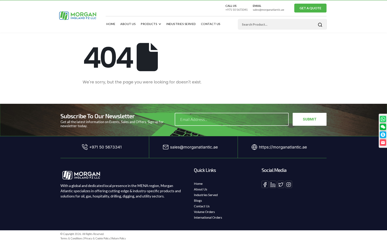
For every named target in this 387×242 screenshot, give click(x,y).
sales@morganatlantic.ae (268, 9)
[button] (383, 127)
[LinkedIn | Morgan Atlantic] (272, 184)
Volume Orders (204, 212)
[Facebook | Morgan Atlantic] (265, 184)
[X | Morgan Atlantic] (280, 184)
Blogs (198, 200)
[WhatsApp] (383, 119)
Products (149, 24)
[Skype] (383, 134)
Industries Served (181, 24)
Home (110, 24)
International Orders (208, 217)
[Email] (383, 142)
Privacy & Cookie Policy (97, 238)
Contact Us (211, 24)
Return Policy (118, 238)
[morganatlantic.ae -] (78, 16)
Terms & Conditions (71, 238)
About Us (128, 24)
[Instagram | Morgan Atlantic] (288, 184)
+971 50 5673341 (236, 9)
